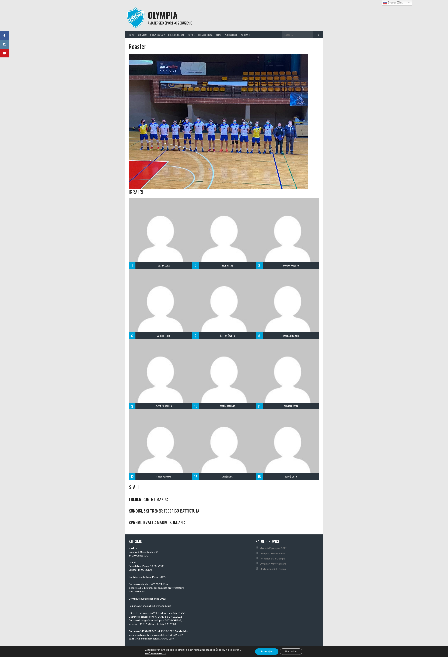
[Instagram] (4, 44)
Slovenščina (395, 2)
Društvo (142, 34)
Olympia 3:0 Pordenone (272, 553)
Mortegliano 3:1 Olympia (273, 568)
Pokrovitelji (231, 34)
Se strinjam (266, 651)
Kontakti (245, 34)
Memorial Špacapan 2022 (273, 548)
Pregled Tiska (205, 34)
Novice (191, 34)
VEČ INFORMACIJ (155, 653)
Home (131, 34)
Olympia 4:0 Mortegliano (273, 563)
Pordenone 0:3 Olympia (272, 558)
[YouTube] (4, 53)
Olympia (162, 15)
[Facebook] (4, 35)
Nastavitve (291, 651)
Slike (218, 34)
